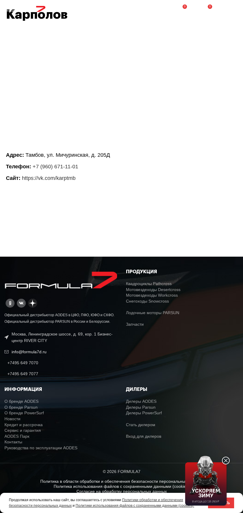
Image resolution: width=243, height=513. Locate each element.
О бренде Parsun (21, 407)
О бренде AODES (21, 401)
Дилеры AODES (141, 401)
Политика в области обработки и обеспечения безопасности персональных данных (121, 481)
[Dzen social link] (32, 303)
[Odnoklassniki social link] (10, 303)
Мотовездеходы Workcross (152, 295)
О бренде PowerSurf (24, 412)
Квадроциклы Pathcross (149, 283)
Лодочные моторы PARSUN (152, 312)
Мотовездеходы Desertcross (153, 289)
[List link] (60, 362)
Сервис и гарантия (22, 430)
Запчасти (135, 324)
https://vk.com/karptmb (49, 178)
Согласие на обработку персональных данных (121, 491)
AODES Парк (16, 436)
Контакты (13, 442)
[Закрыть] (226, 460)
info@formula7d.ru (29, 351)
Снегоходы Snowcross (147, 301)
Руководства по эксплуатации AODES (40, 447)
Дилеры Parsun (141, 407)
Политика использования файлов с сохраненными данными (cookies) (122, 486)
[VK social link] (21, 303)
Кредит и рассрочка (23, 424)
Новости (12, 418)
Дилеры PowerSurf (144, 412)
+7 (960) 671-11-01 (55, 167)
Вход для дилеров (143, 436)
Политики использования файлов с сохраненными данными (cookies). (135, 506)
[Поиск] (195, 9)
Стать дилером (140, 424)
